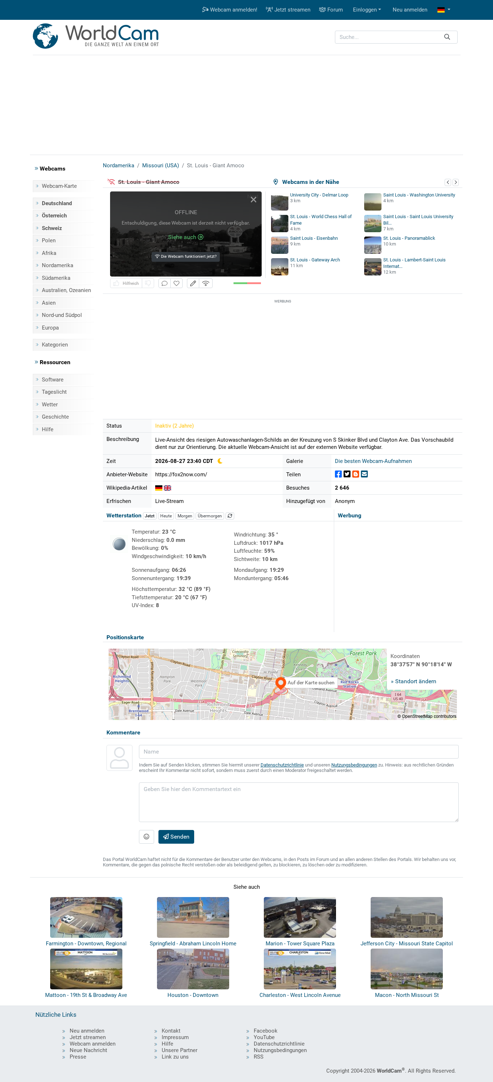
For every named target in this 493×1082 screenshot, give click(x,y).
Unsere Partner (179, 1050)
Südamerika (56, 278)
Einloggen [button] (365, 9)
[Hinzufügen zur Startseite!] (176, 283)
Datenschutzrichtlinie (282, 765)
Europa (50, 327)
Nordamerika (57, 265)
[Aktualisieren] (230, 516)
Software (53, 379)
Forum (334, 9)
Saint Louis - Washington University (419, 195)
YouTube (264, 1037)
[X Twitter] (347, 474)
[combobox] (396, 37)
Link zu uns (175, 1057)
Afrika (49, 253)
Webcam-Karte (59, 186)
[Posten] (338, 474)
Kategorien (55, 344)
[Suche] (447, 37)
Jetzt (149, 515)
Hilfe (47, 429)
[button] (444, 10)
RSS (258, 1057)
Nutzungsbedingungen (354, 765)
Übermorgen (210, 515)
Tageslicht (54, 392)
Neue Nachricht (88, 1050)
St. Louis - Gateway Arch (315, 259)
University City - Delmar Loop (319, 195)
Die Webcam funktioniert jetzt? (188, 256)
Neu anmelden (410, 9)
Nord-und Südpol (62, 315)
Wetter (50, 404)
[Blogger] (355, 474)
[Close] (253, 199)
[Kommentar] (164, 283)
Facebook (266, 1031)
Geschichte (55, 417)
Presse (78, 1057)
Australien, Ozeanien (66, 290)
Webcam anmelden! (233, 9)
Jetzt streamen (291, 9)
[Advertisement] (246, 104)
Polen (49, 240)
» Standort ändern (413, 681)
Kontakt (171, 1031)
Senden (179, 836)
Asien (49, 303)
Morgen (185, 515)
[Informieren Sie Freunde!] (364, 474)
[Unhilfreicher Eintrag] (148, 283)
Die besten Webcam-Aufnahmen (373, 461)
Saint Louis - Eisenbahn (314, 238)
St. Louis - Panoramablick (409, 238)
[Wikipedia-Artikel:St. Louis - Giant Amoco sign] (167, 488)
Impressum (175, 1037)
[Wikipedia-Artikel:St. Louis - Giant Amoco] (158, 488)
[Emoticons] (146, 837)
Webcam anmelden (92, 1044)
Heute (166, 515)
